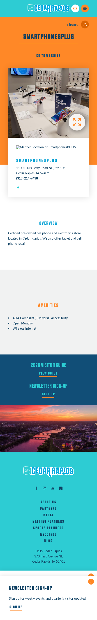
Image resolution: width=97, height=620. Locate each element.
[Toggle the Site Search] (75, 8)
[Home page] (48, 9)
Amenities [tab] (48, 305)
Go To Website (48, 55)
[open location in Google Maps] (46, 147)
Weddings (48, 534)
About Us (48, 502)
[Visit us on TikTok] (60, 488)
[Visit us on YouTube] (52, 488)
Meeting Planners (48, 521)
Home (73, 24)
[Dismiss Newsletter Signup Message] (91, 582)
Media (48, 515)
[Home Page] (48, 472)
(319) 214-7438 (27, 178)
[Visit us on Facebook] (36, 488)
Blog (48, 541)
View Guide (48, 373)
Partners (48, 508)
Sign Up (48, 394)
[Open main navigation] (85, 8)
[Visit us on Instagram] (44, 488)
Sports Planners (48, 528)
